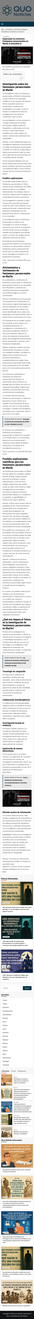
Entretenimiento (8, 1011)
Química (5, 1050)
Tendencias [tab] (21, 1071)
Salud (4, 1054)
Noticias (5, 1043)
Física (4, 1022)
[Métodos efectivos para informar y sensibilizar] (6, 1132)
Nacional (5, 1036)
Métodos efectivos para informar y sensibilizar (16, 1306)
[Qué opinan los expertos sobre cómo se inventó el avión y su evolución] (6, 1080)
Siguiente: (17, 869)
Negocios (5, 1040)
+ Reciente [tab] (5, 1071)
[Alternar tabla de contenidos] (20, 78)
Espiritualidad (7, 1014)
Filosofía (5, 1018)
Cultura (5, 1004)
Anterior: (16, 861)
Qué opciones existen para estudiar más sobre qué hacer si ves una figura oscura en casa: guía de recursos (17, 909)
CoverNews (14, 1316)
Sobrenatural (6, 36)
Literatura (6, 1032)
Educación (6, 1007)
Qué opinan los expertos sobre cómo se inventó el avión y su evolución (21, 1081)
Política (5, 1047)
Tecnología (6, 1065)
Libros (4, 1029)
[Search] (31, 23)
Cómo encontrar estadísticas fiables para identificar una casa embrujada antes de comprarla (15, 977)
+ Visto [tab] (13, 1071)
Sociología (6, 1061)
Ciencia (5, 1000)
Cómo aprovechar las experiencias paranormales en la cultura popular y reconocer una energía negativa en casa (15, 943)
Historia (5, 1025)
